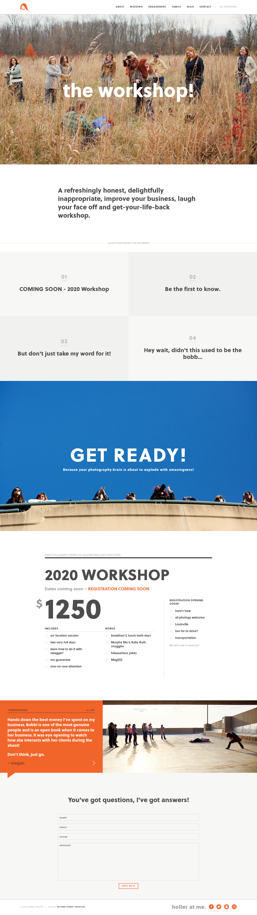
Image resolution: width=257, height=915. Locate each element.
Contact (205, 6)
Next (94, 754)
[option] (128, 732)
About (120, 6)
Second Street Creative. (71, 897)
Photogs (228, 6)
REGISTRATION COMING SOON (118, 589)
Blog (190, 6)
